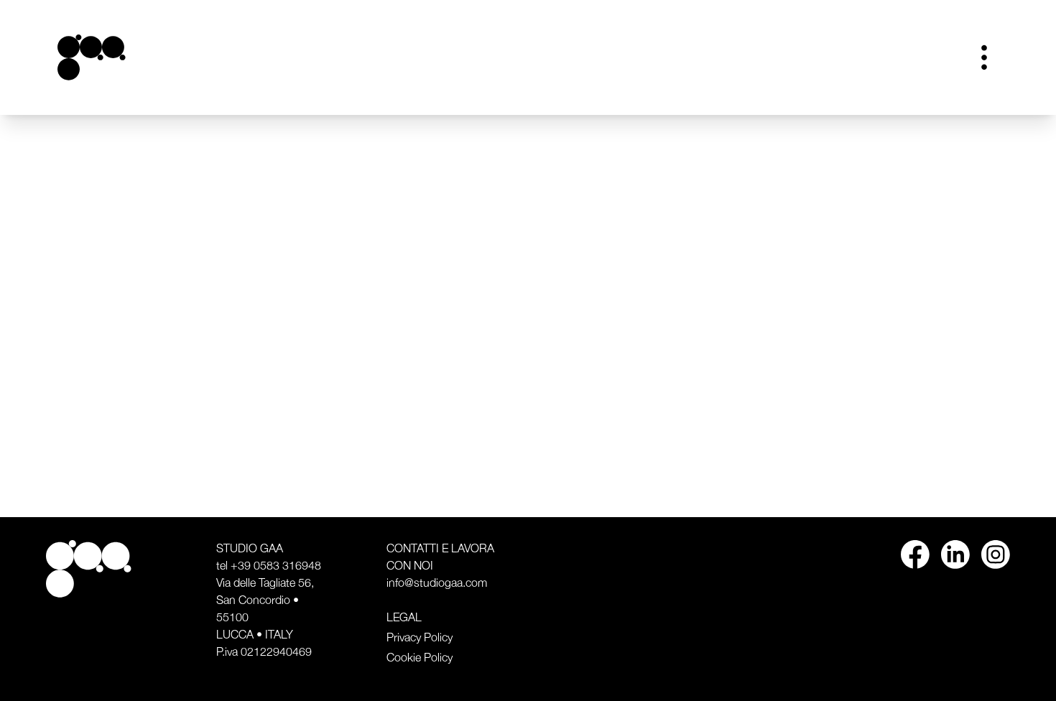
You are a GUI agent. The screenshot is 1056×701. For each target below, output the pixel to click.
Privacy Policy (419, 638)
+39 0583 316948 (276, 566)
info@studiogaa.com (436, 583)
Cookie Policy (419, 658)
